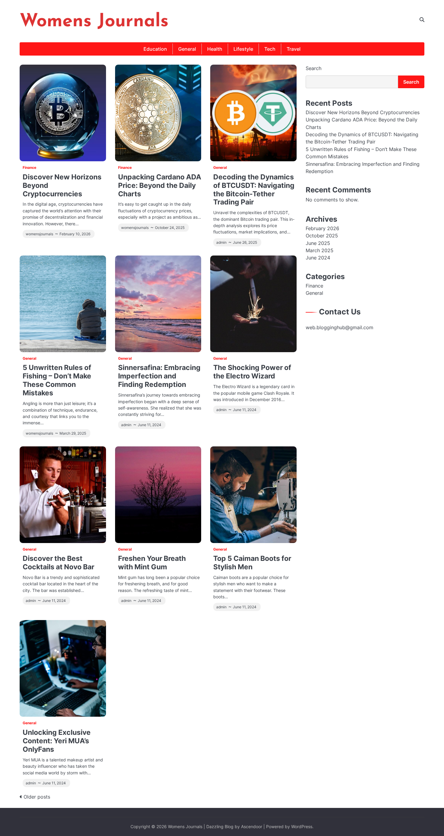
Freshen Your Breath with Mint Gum (152, 562)
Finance (29, 168)
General (187, 49)
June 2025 (318, 243)
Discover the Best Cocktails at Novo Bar (58, 562)
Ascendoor (251, 826)
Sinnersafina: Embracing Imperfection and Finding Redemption (159, 376)
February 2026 (322, 228)
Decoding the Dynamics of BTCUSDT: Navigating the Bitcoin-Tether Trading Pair (253, 189)
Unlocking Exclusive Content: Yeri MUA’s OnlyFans (57, 741)
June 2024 (318, 258)
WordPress (301, 826)
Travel (294, 49)
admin (221, 242)
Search (313, 68)
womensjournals (39, 234)
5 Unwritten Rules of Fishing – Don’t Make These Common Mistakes (57, 380)
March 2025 (319, 250)
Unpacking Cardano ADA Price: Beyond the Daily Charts (159, 185)
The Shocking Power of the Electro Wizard (252, 371)
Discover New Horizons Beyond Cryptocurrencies (363, 112)
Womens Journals (94, 22)
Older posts (37, 797)
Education (155, 49)
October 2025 (322, 236)
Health (214, 49)
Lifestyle (243, 49)
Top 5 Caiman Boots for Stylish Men (252, 562)
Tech (269, 49)
